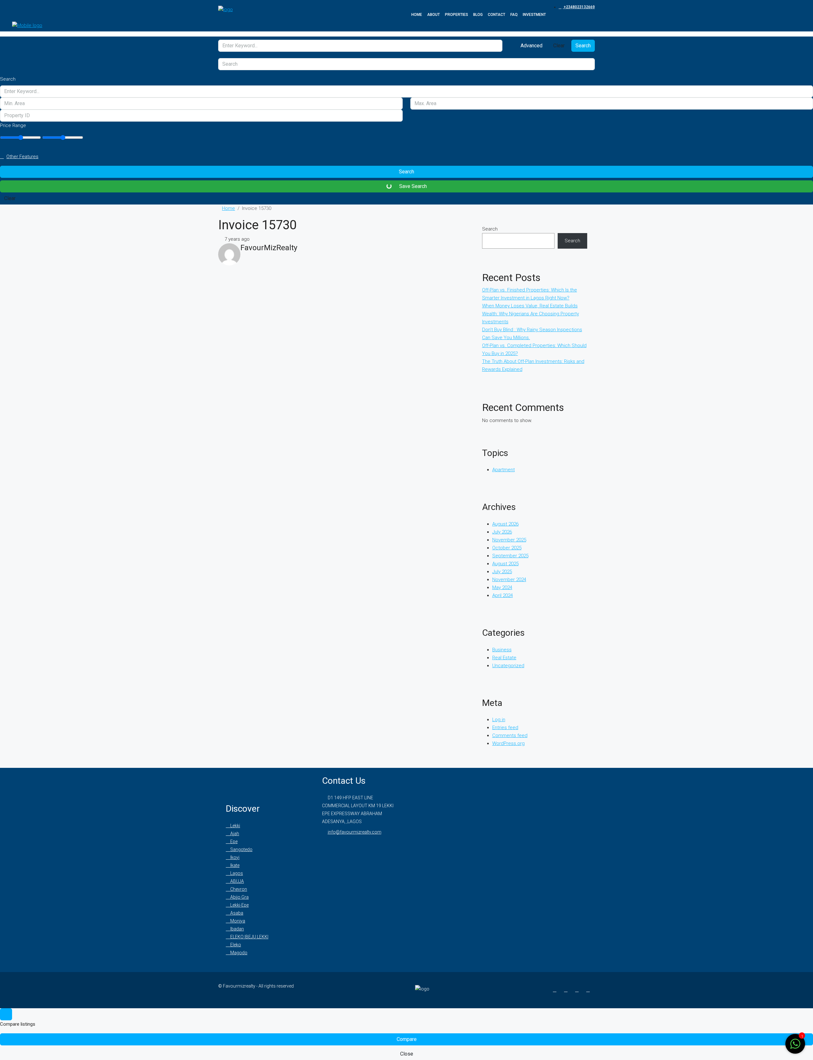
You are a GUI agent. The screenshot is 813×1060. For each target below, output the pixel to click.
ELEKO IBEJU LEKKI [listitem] (248, 936)
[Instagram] (567, 989)
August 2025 (505, 564)
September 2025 (510, 556)
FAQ (514, 14)
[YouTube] (578, 989)
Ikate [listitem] (234, 865)
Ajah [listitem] (234, 833)
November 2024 (509, 579)
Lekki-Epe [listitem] (239, 905)
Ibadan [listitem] (236, 928)
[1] (795, 1043)
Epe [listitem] (233, 841)
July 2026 (502, 532)
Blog (478, 14)
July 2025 (502, 571)
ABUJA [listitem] (236, 881)
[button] (406, 157)
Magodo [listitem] (238, 952)
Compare (407, 1039)
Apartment (503, 470)
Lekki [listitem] (234, 825)
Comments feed (509, 735)
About (433, 14)
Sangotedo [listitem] (240, 849)
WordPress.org (508, 743)
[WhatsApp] (589, 989)
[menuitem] (577, 7)
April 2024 (502, 595)
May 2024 (502, 587)
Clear (559, 46)
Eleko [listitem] (235, 944)
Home (416, 14)
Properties (456, 14)
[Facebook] (556, 989)
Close (406, 1054)
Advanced (530, 46)
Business (502, 650)
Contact (496, 14)
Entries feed (505, 727)
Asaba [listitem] (236, 913)
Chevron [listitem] (238, 889)
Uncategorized (508, 665)
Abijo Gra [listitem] (239, 897)
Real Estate (504, 658)
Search (583, 46)
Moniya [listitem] (237, 920)
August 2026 (505, 524)
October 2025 (506, 548)
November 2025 (509, 540)
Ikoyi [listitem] (234, 857)
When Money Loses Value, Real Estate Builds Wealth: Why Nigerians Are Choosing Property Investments (530, 314)
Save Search (412, 186)
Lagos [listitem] (236, 873)
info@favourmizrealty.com (354, 832)
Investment (534, 14)
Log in (498, 719)
